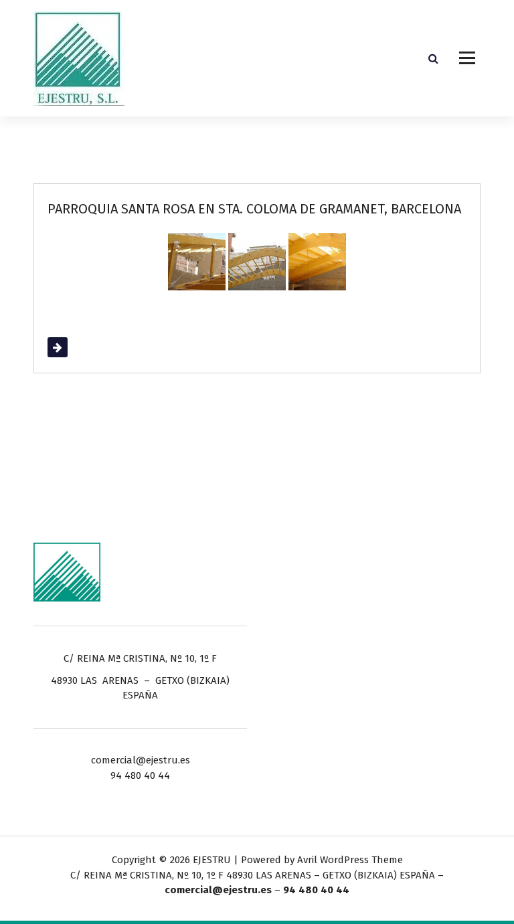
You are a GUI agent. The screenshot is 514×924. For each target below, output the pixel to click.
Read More (72, 347)
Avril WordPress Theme (350, 860)
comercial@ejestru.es (218, 890)
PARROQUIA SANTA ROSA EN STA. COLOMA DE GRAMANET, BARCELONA (254, 209)
